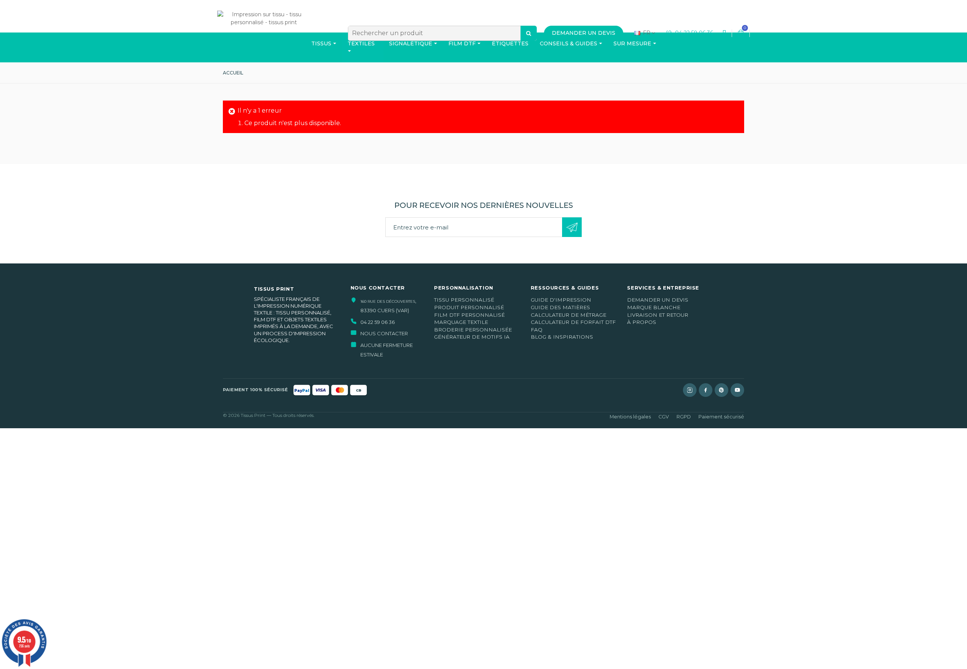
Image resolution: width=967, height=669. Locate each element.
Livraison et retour (657, 315)
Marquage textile (461, 322)
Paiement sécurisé (721, 417)
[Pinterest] (721, 390)
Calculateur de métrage (568, 315)
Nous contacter (384, 333)
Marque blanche (653, 307)
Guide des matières (560, 307)
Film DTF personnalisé (469, 315)
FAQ (536, 330)
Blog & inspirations (562, 337)
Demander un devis (657, 300)
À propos (641, 322)
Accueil (233, 73)
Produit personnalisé (469, 307)
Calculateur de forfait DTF (573, 322)
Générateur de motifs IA (472, 337)
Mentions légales (630, 417)
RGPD (684, 417)
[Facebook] (705, 390)
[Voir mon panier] (741, 33)
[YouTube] (737, 390)
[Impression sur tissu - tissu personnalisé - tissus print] (263, 31)
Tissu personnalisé (464, 300)
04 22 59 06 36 (693, 32)
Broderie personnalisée (473, 330)
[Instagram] (690, 390)
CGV (663, 417)
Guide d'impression (561, 300)
